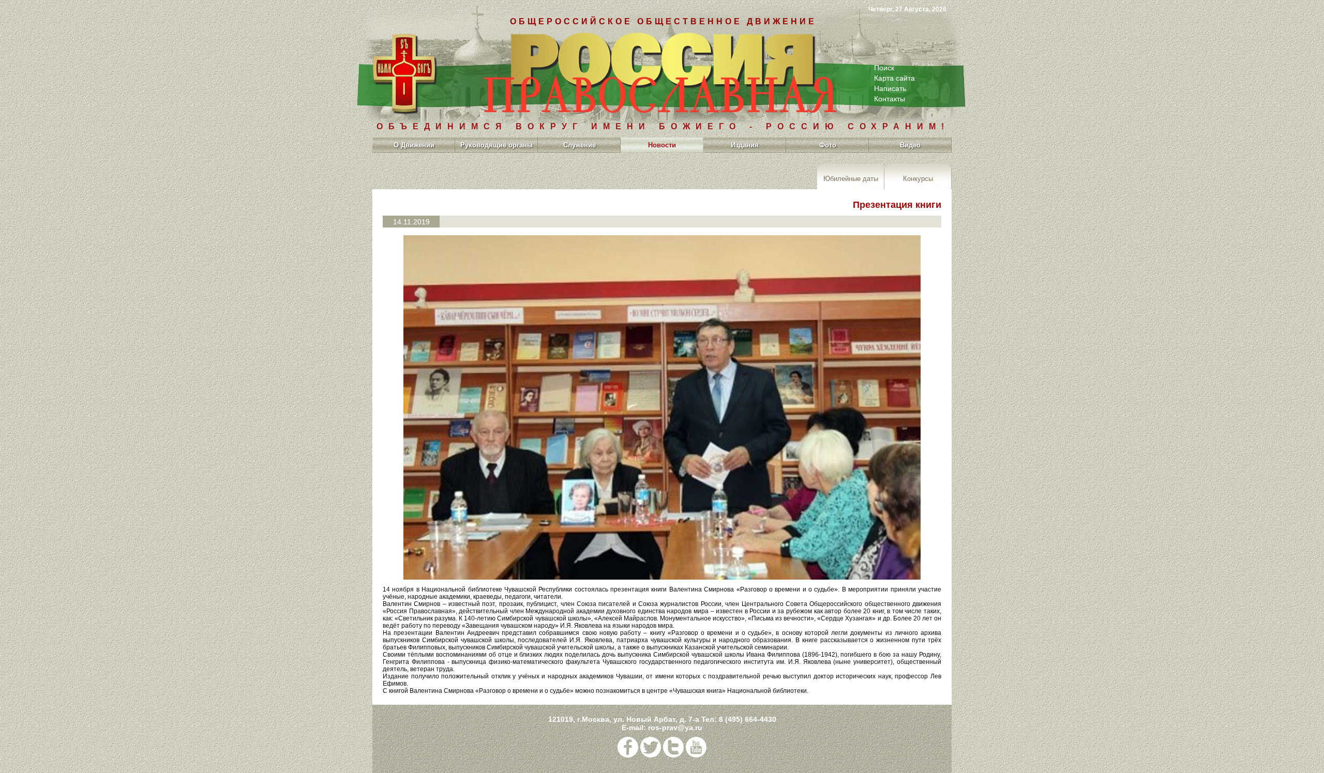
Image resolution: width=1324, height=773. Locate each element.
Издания (745, 145)
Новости (662, 145)
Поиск (884, 68)
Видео (910, 145)
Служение (579, 145)
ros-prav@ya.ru (675, 727)
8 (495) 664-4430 (747, 719)
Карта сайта (894, 78)
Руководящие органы (496, 145)
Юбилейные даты (850, 178)
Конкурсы (918, 178)
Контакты (889, 99)
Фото (827, 145)
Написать (890, 88)
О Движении (414, 145)
